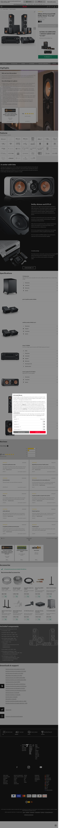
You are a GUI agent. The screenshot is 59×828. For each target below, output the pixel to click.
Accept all (37, 432)
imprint (14, 416)
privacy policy (39, 415)
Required (15, 419)
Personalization (16, 426)
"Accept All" (25, 408)
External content (17, 429)
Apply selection (21, 432)
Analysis (15, 421)
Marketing (16, 424)
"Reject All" (24, 404)
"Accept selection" (16, 412)
